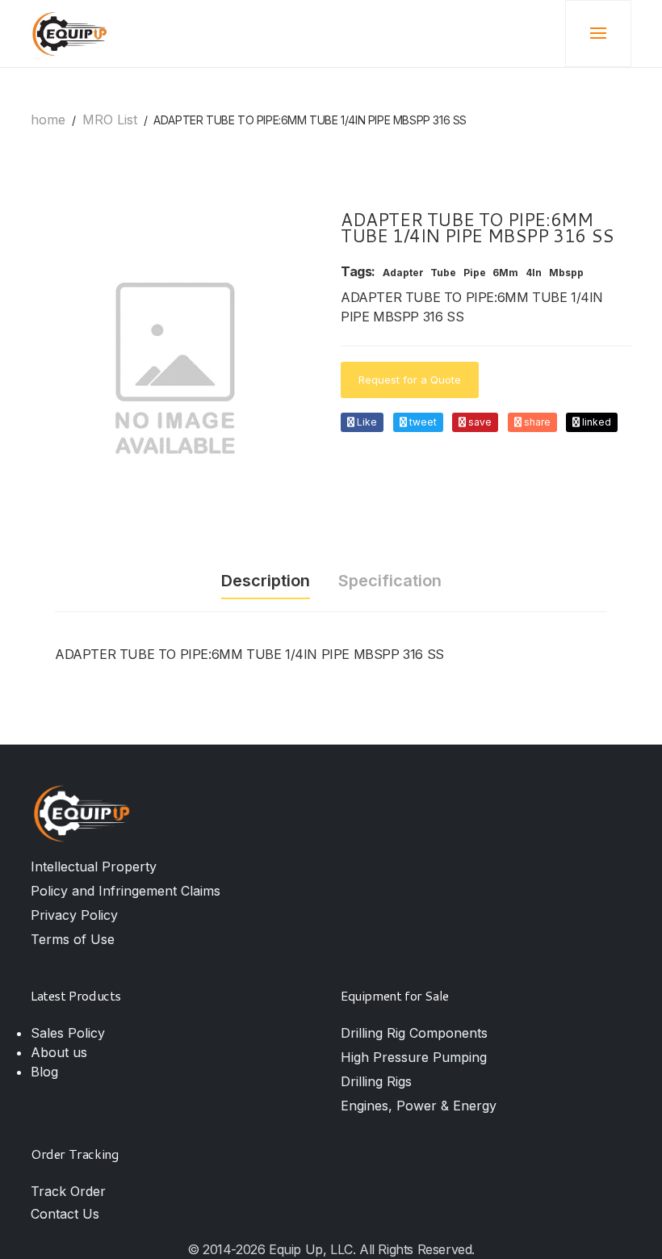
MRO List (109, 119)
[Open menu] (598, 33)
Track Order (68, 1191)
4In (534, 273)
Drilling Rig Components (414, 1033)
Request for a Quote (409, 379)
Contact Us (65, 1214)
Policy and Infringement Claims (125, 891)
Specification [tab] (390, 580)
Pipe (474, 273)
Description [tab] (265, 580)
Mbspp (566, 273)
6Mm (505, 273)
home (48, 119)
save (479, 422)
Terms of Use (73, 939)
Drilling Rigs (376, 1081)
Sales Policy (68, 1033)
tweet (422, 422)
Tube (443, 273)
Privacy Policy (74, 915)
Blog (44, 1072)
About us (59, 1052)
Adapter (403, 273)
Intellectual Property (94, 866)
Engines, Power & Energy (419, 1105)
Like (365, 422)
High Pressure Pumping (414, 1057)
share (536, 422)
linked (595, 422)
